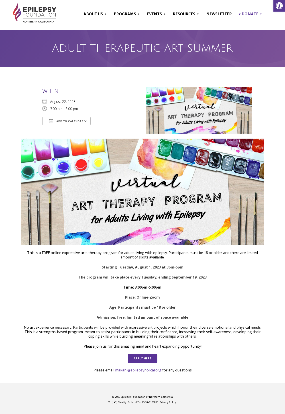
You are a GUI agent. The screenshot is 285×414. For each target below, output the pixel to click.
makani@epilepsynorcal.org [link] (138, 370)
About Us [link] (93, 13)
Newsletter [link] (219, 13)
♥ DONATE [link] (248, 13)
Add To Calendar (69, 121)
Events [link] (154, 13)
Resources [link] (184, 13)
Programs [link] (125, 13)
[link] (279, 6)
